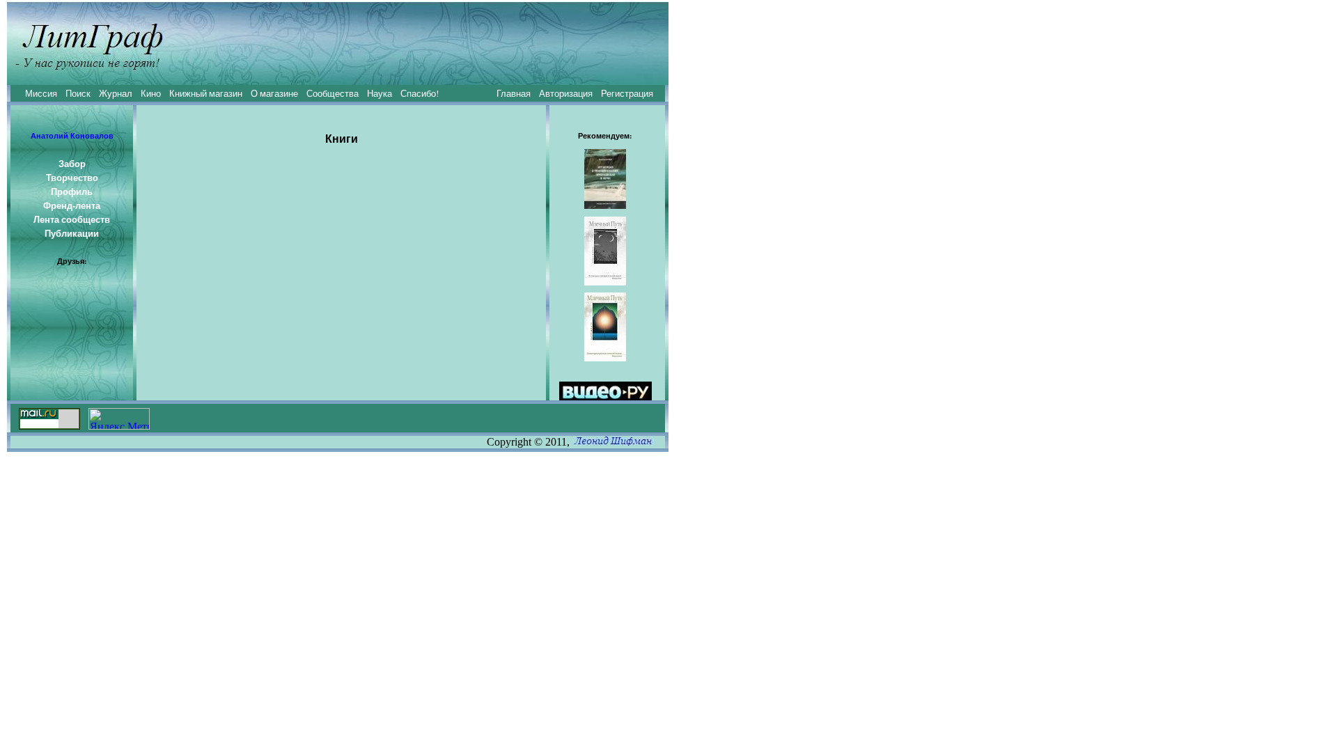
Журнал (115, 93)
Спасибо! (419, 93)
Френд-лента (71, 205)
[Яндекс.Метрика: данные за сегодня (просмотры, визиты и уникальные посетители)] (119, 419)
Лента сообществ (71, 219)
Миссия (41, 93)
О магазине (274, 93)
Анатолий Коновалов (72, 135)
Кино (151, 93)
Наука (379, 93)
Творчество (72, 178)
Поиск (78, 93)
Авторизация (566, 93)
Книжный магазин (205, 93)
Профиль (72, 191)
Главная (514, 93)
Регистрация (627, 93)
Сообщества (332, 93)
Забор (72, 164)
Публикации (72, 233)
